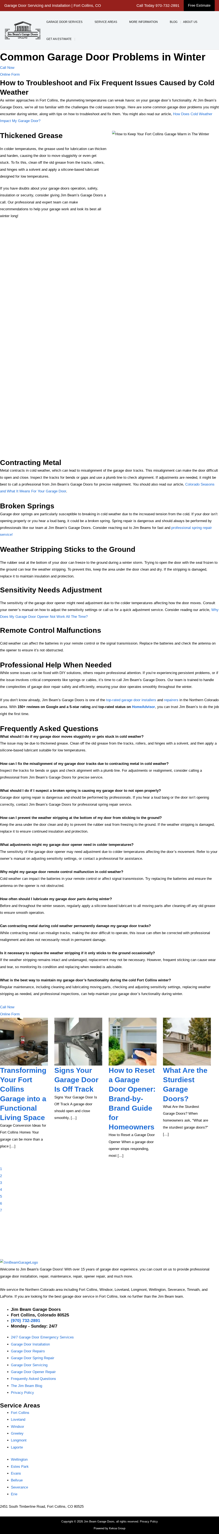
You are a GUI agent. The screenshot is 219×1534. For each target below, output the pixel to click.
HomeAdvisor (143, 707)
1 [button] (1, 1169)
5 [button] (1, 1196)
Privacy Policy (149, 1521)
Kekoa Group (117, 1528)
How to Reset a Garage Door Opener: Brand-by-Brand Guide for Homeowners (77, 1098)
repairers (171, 700)
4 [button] (1, 1190)
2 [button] (1, 1176)
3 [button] (1, 1183)
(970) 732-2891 (25, 1320)
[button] (199, 5)
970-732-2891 (167, 5)
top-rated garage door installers (131, 700)
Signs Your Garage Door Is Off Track (22, 1079)
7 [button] (1, 1210)
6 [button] (1, 1203)
